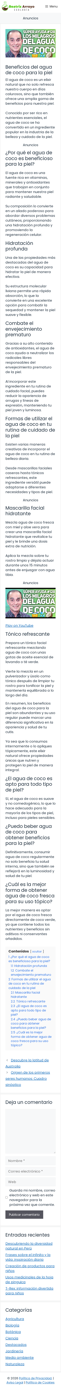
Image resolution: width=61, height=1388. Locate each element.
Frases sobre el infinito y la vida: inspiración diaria (27, 1257)
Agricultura (14, 1318)
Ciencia (11, 1338)
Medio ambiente (19, 1357)
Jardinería (14, 1351)
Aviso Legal (14, 1382)
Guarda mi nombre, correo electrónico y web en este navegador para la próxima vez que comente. (32, 1197)
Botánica (13, 1331)
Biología (12, 1325)
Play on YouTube (19, 625)
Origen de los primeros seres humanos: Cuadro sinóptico (27, 1078)
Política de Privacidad (35, 1378)
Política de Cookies (40, 1382)
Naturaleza (14, 1364)
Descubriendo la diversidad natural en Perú (29, 1246)
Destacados (16, 1344)
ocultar (37, 951)
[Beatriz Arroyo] (18, 6)
